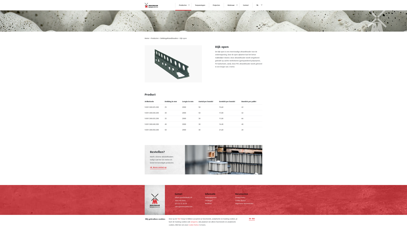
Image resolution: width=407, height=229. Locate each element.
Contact (246, 5)
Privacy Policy (240, 197)
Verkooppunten (211, 197)
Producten (183, 5)
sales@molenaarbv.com (183, 207)
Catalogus (208, 201)
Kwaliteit (208, 203)
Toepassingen (200, 5)
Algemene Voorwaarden (244, 203)
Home (147, 38)
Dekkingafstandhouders (169, 38)
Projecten (216, 5)
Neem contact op (160, 167)
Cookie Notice (194, 225)
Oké (179, 219)
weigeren (194, 222)
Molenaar (231, 5)
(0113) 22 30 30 (181, 203)
